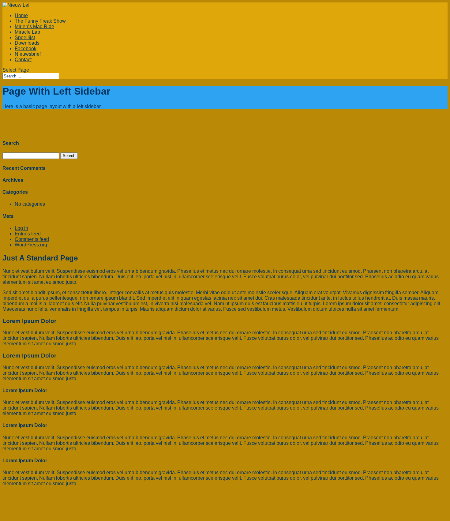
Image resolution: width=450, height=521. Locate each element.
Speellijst (25, 37)
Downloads (27, 43)
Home (21, 15)
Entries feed (28, 233)
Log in (21, 228)
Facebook (25, 48)
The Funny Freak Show (40, 21)
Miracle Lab (27, 32)
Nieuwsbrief (28, 54)
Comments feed (32, 239)
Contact (23, 59)
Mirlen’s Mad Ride (34, 26)
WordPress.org (31, 244)
